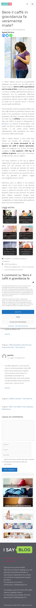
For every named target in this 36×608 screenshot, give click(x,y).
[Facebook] (3, 35)
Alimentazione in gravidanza (18, 486)
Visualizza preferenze (18, 322)
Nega (18, 317)
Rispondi (7, 334)
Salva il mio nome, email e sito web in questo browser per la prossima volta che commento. (19, 461)
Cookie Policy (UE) (10, 561)
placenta (5, 124)
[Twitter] (7, 35)
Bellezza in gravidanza (18, 496)
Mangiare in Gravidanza (12, 258)
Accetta (18, 312)
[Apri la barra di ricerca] (27, 4)
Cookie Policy (11, 325)
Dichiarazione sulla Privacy (21, 325)
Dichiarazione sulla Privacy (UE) (14, 558)
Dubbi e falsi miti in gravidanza (18, 506)
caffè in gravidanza (10, 264)
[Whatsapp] (10, 35)
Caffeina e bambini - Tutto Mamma (20, 399)
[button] (33, 282)
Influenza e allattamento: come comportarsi (19, 267)
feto (5, 114)
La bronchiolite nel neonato (13, 270)
